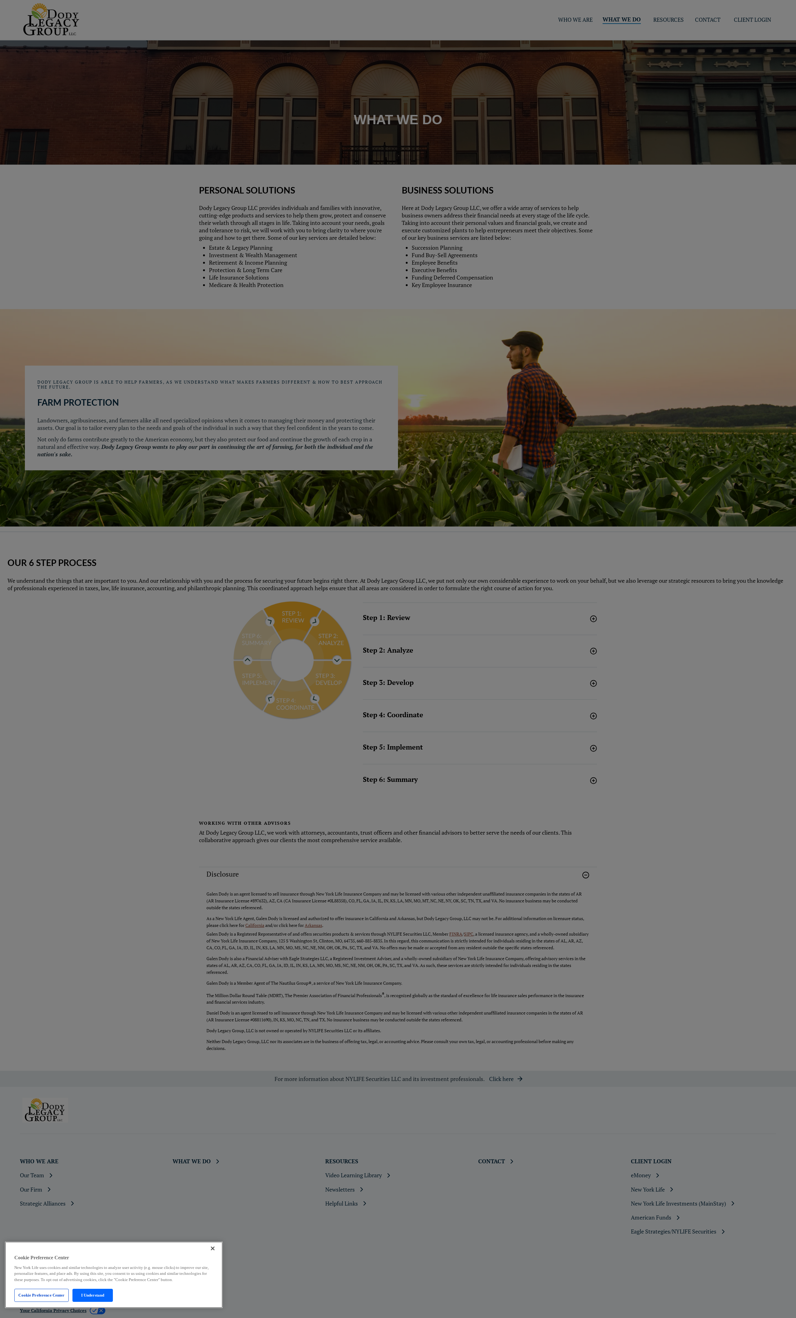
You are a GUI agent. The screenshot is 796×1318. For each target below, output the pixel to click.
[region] (114, 1275)
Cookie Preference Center (41, 1295)
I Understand (92, 1295)
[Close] (213, 1248)
